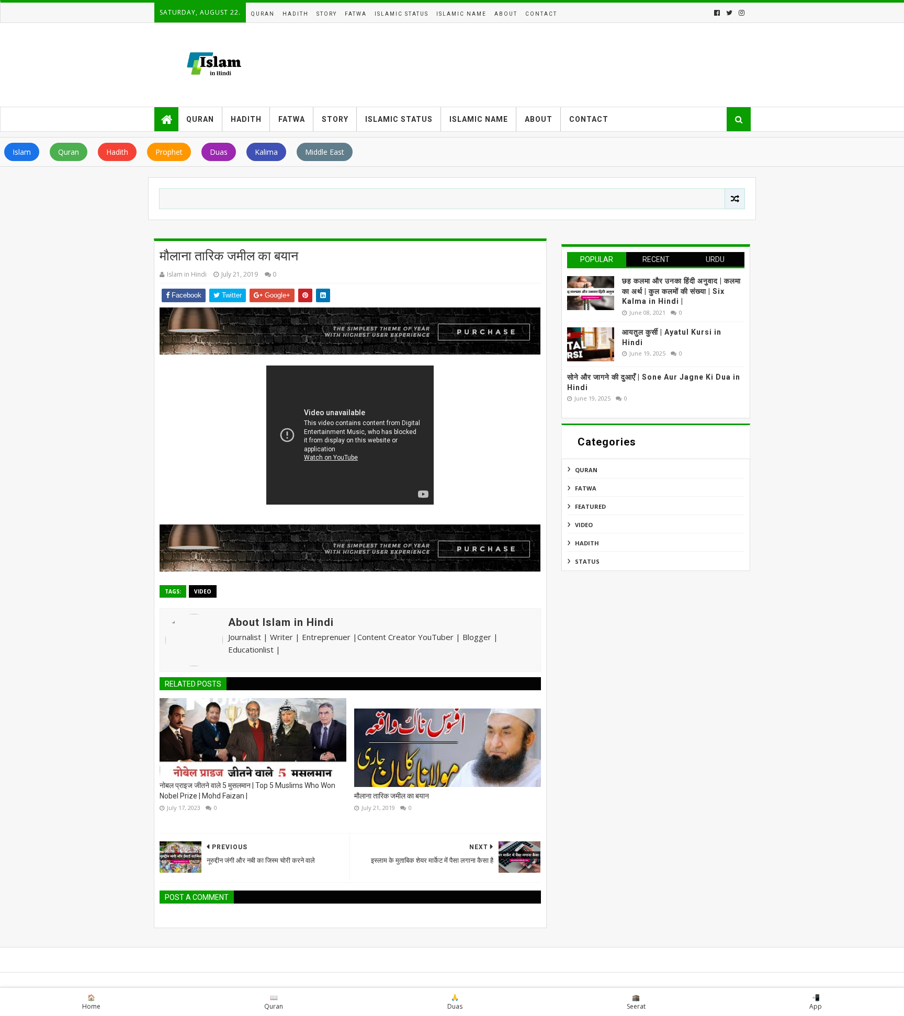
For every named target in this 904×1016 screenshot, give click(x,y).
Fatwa (356, 14)
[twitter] (729, 13)
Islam (22, 152)
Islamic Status (401, 14)
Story (327, 14)
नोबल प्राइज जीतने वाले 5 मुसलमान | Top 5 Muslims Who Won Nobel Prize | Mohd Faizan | (247, 790)
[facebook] (717, 13)
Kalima (266, 152)
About (505, 14)
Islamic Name (461, 14)
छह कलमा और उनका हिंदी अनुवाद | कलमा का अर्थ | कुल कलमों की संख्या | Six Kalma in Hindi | (681, 291)
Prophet (169, 152)
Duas (219, 152)
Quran (263, 14)
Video (202, 591)
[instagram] (740, 13)
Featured (590, 506)
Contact (541, 14)
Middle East (324, 152)
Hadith (295, 14)
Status (587, 561)
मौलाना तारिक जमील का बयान (391, 796)
